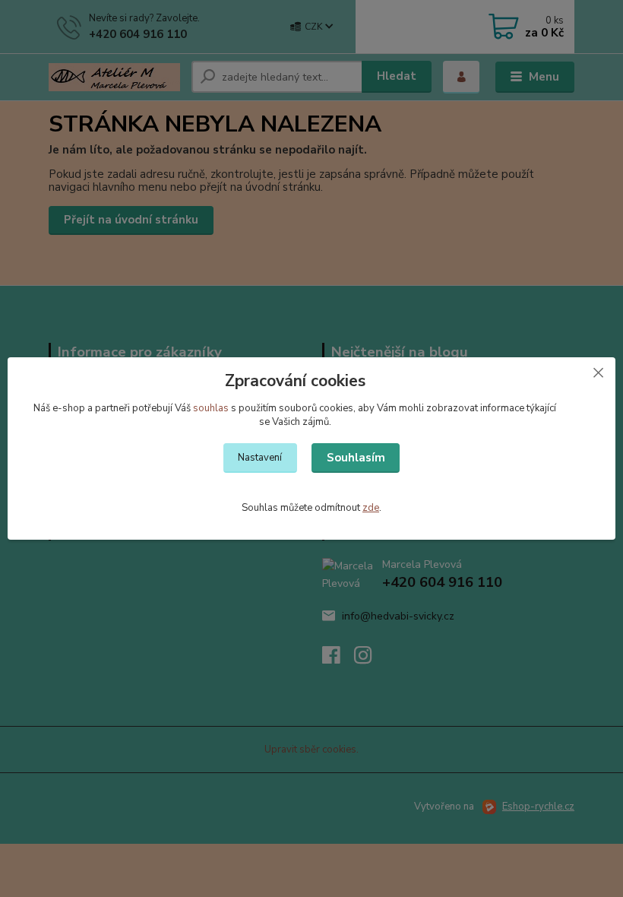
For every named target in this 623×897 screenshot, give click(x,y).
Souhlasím (356, 457)
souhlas (211, 408)
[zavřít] (598, 372)
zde (370, 508)
